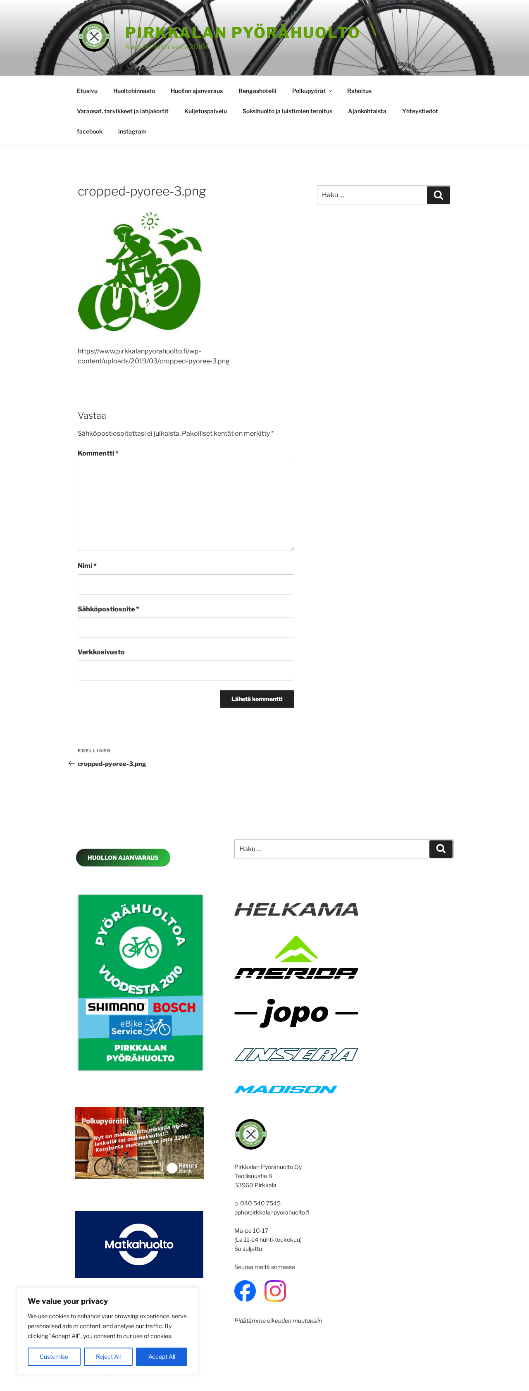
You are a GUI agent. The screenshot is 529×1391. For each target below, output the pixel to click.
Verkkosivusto (101, 652)
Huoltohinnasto (134, 90)
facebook (89, 131)
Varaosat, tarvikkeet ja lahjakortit (123, 111)
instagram (132, 131)
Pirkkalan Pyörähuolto (242, 33)
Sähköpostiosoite (108, 609)
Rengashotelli (257, 90)
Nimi (87, 566)
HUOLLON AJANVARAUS (123, 857)
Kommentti (98, 453)
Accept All (161, 1356)
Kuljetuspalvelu (205, 111)
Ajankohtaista (367, 111)
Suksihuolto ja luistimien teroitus (287, 111)
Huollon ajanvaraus (197, 90)
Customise (54, 1356)
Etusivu (87, 90)
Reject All (108, 1356)
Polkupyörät (309, 90)
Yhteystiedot (420, 111)
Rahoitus (359, 90)
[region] (107, 1331)
